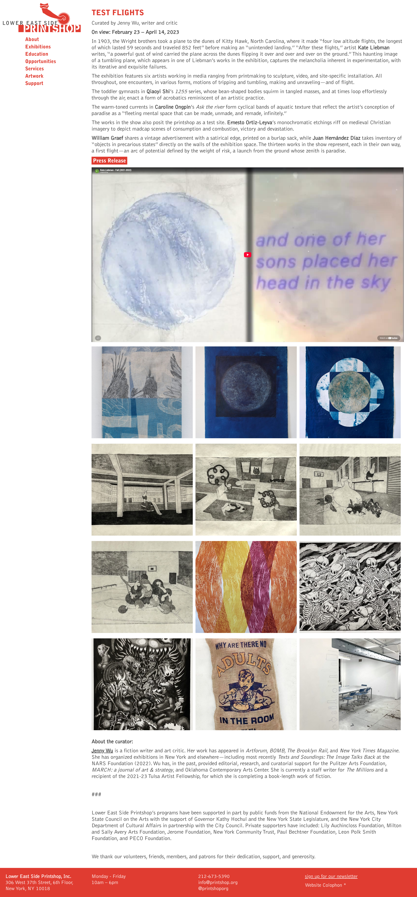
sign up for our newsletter (331, 876)
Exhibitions (38, 47)
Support (34, 83)
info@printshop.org (218, 882)
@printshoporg (213, 888)
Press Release (109, 160)
